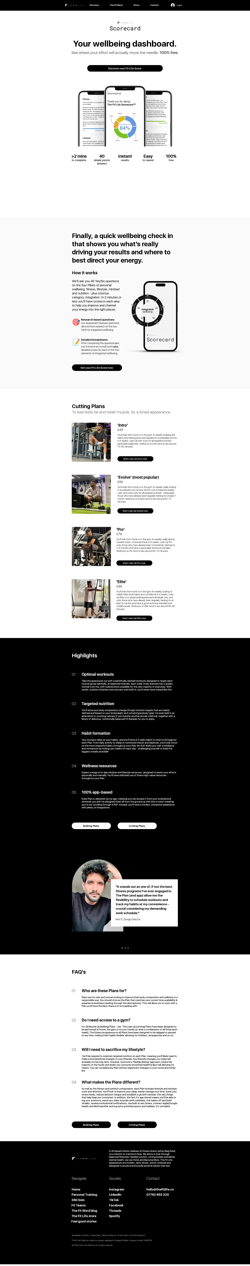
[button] (99, 5)
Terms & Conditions (137, 1235)
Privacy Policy (123, 1235)
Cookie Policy (96, 1235)
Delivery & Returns (109, 1235)
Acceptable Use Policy (80, 1235)
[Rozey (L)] (125, 948)
